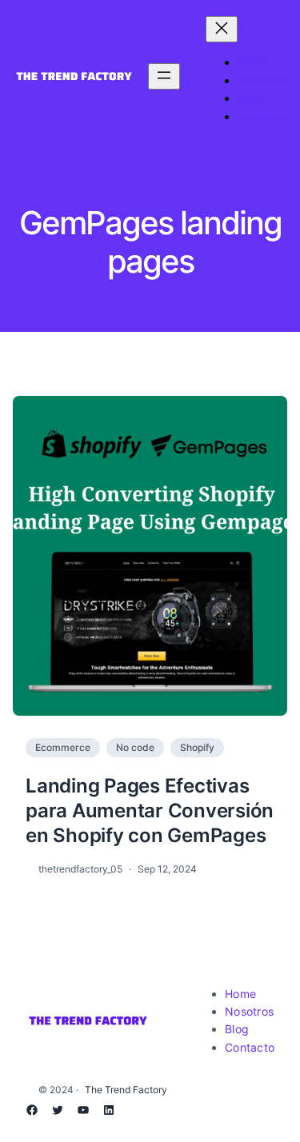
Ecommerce (62, 747)
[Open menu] (164, 76)
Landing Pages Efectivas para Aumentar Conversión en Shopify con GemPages (150, 810)
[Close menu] (222, 29)
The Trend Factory (126, 1090)
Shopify (197, 747)
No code (135, 747)
